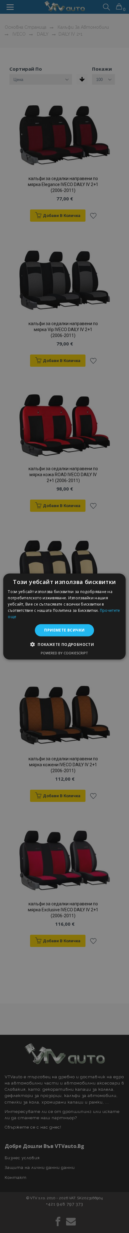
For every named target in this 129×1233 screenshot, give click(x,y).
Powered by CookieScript (64, 652)
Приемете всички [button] (64, 630)
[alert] (64, 616)
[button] (64, 644)
